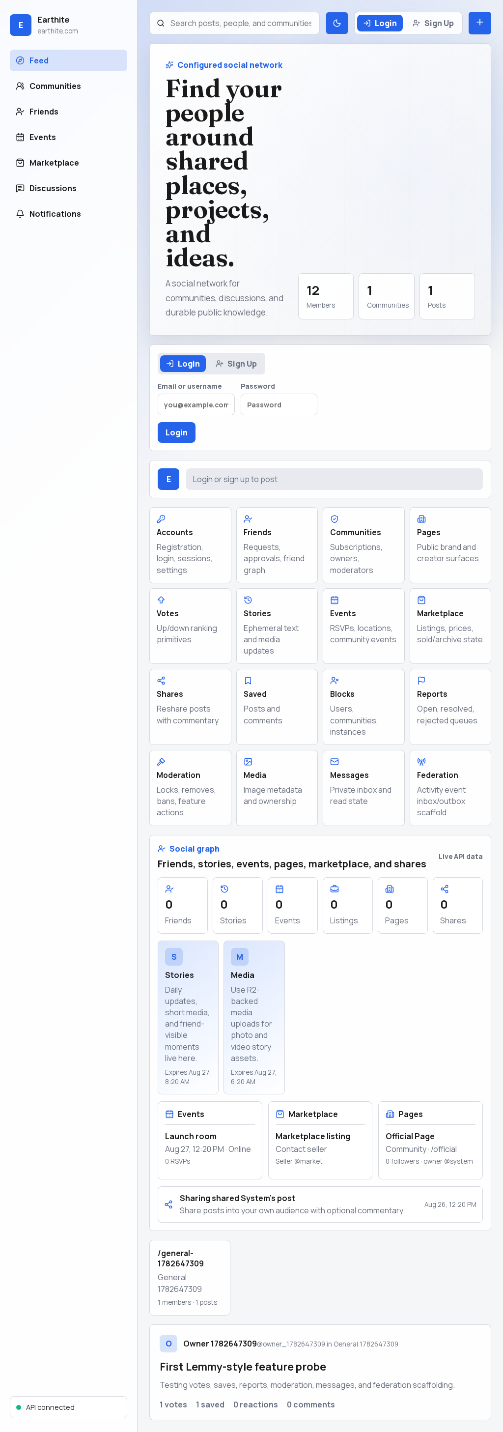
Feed (39, 60)
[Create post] (480, 23)
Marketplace (54, 162)
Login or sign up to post (235, 479)
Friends (43, 111)
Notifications (55, 213)
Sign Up (439, 23)
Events (42, 137)
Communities (55, 86)
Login (386, 23)
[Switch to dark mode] (337, 23)
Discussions (53, 188)
